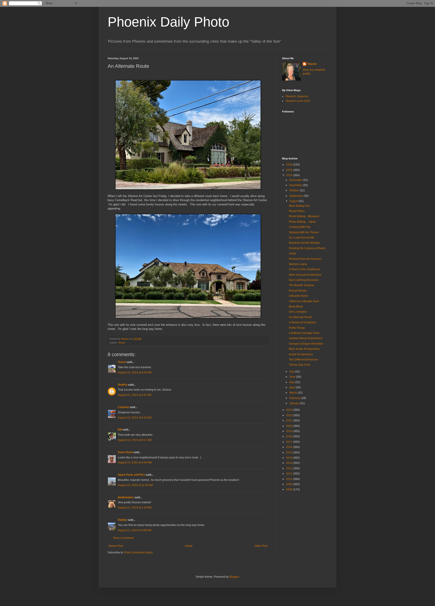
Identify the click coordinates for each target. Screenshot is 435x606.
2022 (289, 415)
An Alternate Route (300, 317)
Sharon (312, 64)
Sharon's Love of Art (297, 100)
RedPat (122, 384)
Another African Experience (305, 338)
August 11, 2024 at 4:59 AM (134, 530)
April (292, 387)
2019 (289, 431)
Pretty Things (297, 327)
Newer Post (116, 546)
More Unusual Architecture (305, 274)
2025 (289, 170)
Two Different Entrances (303, 359)
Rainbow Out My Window (304, 242)
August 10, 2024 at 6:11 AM (134, 395)
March (293, 392)
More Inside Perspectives (304, 348)
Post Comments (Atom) (138, 552)
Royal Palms (296, 211)
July (292, 371)
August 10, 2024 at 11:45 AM (135, 485)
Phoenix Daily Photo (168, 21)
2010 (289, 479)
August (294, 201)
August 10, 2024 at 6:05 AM (135, 372)
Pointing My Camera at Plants (307, 248)
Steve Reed (125, 452)
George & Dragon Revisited (306, 343)
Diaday (122, 519)
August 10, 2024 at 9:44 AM (135, 462)
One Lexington (298, 311)
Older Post (260, 546)
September (296, 195)
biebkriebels (126, 497)
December (296, 180)
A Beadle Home (298, 295)
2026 (289, 164)
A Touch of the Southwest (304, 269)
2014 (289, 457)
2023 (289, 409)
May (292, 382)
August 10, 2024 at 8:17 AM (135, 440)
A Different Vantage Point (304, 333)
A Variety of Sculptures (302, 322)
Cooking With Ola (299, 227)
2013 (289, 463)
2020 (289, 426)
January (294, 403)
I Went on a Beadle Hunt (304, 301)
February (295, 398)
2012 (289, 468)
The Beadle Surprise (301, 285)
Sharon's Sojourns (296, 96)
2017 (289, 441)
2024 (289, 175)
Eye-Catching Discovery (304, 280)
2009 (289, 484)
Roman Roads (298, 290)
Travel (122, 362)
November (296, 185)
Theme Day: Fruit (299, 364)
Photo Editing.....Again (302, 221)
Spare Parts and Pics (131, 474)
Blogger (234, 576)
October (294, 190)
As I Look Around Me (301, 237)
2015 (289, 452)
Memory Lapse (298, 264)
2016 (289, 447)
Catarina (123, 407)
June (292, 376)
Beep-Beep (296, 306)
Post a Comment (123, 538)
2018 (289, 436)
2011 (289, 473)
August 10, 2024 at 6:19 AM (135, 417)
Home (189, 546)
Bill (120, 429)
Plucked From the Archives (305, 258)
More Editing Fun (299, 205)
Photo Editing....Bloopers (304, 216)
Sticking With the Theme (304, 232)
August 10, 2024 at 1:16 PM (135, 507)
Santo (292, 253)
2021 (289, 420)
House (121, 342)
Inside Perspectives (301, 354)
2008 (289, 489)
